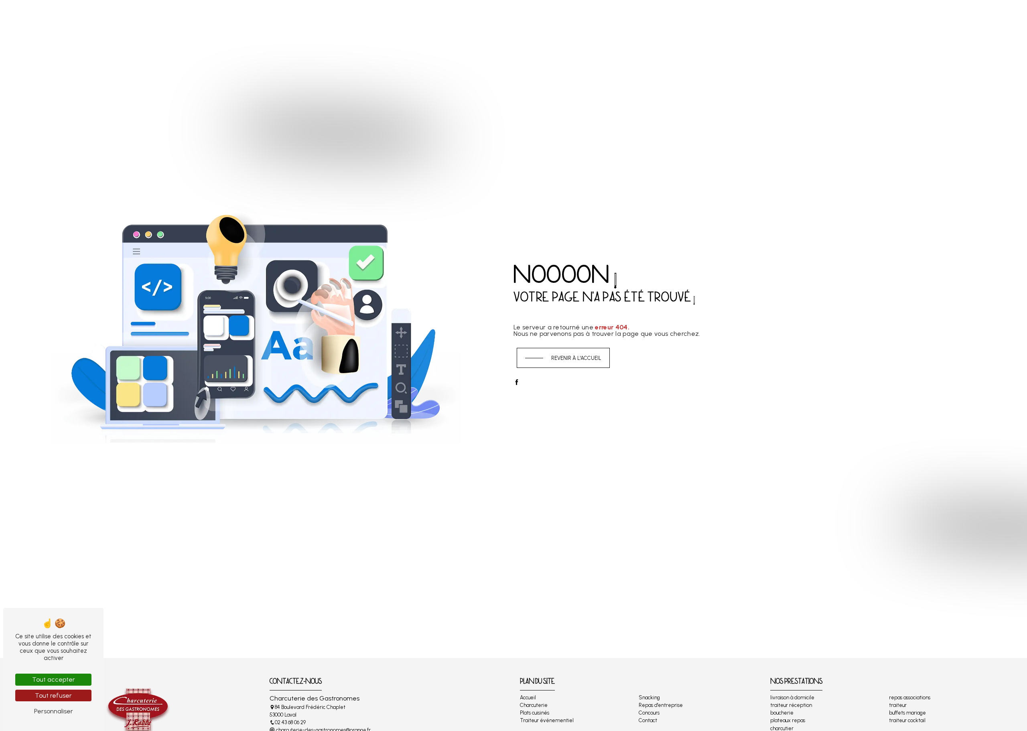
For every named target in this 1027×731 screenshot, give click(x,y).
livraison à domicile (792, 697)
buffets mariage (907, 713)
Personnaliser (53, 711)
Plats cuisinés (420, 17)
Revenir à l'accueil (576, 358)
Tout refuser (53, 695)
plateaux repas (787, 720)
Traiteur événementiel (485, 17)
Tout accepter (53, 679)
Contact (684, 17)
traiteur (898, 705)
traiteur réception (791, 705)
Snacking (542, 17)
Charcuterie (370, 17)
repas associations (909, 697)
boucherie (782, 713)
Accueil (330, 17)
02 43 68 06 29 (290, 722)
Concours (644, 17)
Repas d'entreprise (592, 17)
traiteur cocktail (907, 720)
